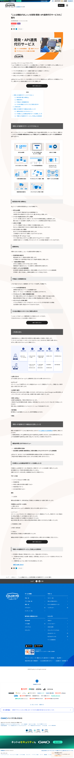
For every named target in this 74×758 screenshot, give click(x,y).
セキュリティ (28, 754)
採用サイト (41, 704)
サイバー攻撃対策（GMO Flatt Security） (34, 725)
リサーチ (41, 754)
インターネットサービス (5, 754)
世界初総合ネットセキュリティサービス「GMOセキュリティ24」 (10, 724)
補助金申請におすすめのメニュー (24, 111)
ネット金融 (50, 754)
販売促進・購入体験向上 (22, 97)
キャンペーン (13, 23)
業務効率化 (18, 100)
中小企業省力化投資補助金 (46, 430)
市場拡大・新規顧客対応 (22, 102)
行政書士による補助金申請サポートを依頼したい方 (28, 114)
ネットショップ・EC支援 (14, 754)
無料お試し (61, 5)
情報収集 (45, 754)
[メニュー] (67, 5)
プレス (19, 23)
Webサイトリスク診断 (32, 724)
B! (16, 29)
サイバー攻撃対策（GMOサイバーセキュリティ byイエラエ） (17, 725)
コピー (21, 29)
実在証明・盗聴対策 (4, 725)
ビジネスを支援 (22, 754)
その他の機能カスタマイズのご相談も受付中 (27, 104)
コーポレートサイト (34, 704)
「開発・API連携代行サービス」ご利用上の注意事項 (28, 116)
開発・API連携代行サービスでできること (23, 95)
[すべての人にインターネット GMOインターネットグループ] (64, 1)
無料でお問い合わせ (37, 86)
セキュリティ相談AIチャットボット (42, 724)
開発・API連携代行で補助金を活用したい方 (24, 109)
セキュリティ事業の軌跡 (52, 725)
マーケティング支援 (35, 754)
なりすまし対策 (44, 725)
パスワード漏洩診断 (24, 724)
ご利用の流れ (17, 107)
